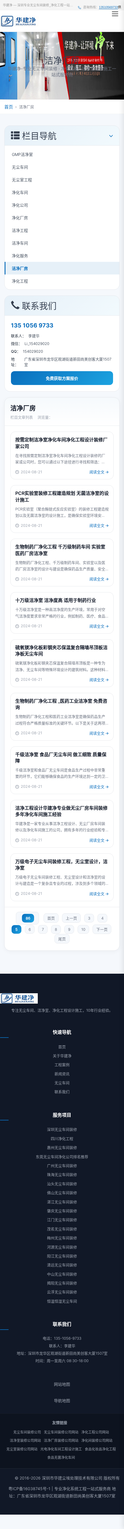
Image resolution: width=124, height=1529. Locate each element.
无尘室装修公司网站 (21, 1449)
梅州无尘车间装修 (62, 1238)
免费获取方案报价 (62, 378)
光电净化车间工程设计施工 (61, 1449)
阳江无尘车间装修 (62, 1256)
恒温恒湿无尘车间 (62, 1301)
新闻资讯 (62, 1074)
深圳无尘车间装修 (62, 1129)
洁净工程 (20, 230)
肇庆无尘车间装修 (62, 1210)
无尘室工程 (22, 179)
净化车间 (20, 192)
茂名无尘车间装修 (62, 1229)
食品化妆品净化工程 (100, 1449)
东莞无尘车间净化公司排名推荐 (62, 1156)
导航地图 (62, 1400)
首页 (8, 107)
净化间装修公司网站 (96, 1440)
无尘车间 (20, 167)
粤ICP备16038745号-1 (29, 1488)
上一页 (71, 918)
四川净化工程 (62, 1138)
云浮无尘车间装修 (62, 1292)
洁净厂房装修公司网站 (61, 1440)
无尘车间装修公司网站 (61, 1432)
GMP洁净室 (22, 154)
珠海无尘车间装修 (62, 1174)
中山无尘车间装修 (62, 1274)
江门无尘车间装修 (62, 1219)
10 (83, 929)
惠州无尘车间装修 (62, 1147)
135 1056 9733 (32, 325)
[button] (115, 13)
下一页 (102, 929)
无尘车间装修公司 (27, 1432)
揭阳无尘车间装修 (62, 1283)
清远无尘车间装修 (62, 1265)
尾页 (62, 939)
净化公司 (20, 205)
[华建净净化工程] (20, 21)
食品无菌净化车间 (61, 1457)
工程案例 (62, 1064)
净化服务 (20, 255)
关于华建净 (62, 1055)
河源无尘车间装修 (62, 1247)
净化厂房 (20, 217)
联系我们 (62, 1091)
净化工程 (20, 281)
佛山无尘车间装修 (62, 1192)
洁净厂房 (20, 268)
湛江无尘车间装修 (62, 1202)
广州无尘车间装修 (62, 1165)
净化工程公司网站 (95, 1432)
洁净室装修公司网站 (25, 1440)
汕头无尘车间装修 (62, 1183)
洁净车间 (20, 243)
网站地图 (62, 1384)
